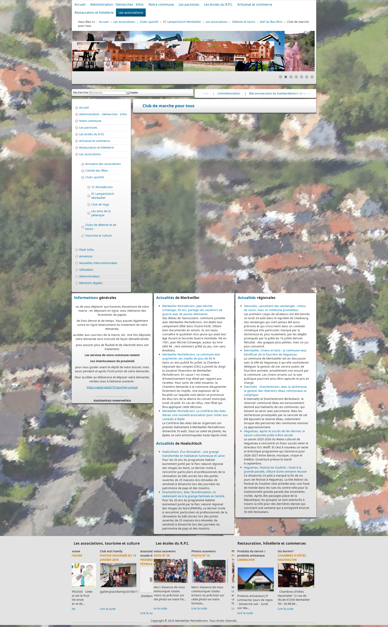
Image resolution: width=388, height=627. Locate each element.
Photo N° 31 (205, 555)
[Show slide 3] (291, 77)
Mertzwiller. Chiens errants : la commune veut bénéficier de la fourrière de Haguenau (275, 352)
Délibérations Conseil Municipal (234, 93)
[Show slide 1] (280, 77)
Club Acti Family (125, 551)
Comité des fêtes (96, 170)
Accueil (80, 4)
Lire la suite (82, 609)
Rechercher (81, 92)
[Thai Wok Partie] (296, 587)
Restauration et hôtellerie (94, 12)
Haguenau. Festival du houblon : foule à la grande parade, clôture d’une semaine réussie (275, 469)
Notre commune (161, 4)
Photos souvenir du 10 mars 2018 (132, 558)
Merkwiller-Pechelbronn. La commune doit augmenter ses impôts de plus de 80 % (191, 356)
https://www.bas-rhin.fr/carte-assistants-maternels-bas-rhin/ (114, 370)
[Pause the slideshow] (302, 51)
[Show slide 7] (312, 77)
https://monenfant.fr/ (101, 384)
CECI (77, 551)
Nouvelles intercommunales (98, 263)
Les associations (130, 12)
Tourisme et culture (98, 235)
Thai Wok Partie (290, 560)
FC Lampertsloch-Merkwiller (103, 196)
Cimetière (271, 93)
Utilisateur (86, 270)
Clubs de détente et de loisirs (100, 227)
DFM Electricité (249, 555)
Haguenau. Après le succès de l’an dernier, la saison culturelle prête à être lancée (274, 433)
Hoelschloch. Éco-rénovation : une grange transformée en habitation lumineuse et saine (193, 454)
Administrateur (89, 276)
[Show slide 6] (306, 77)
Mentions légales (90, 283)
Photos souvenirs (168, 551)
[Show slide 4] (296, 77)
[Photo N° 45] (174, 583)
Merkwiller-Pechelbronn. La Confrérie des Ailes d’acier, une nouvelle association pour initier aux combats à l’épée (195, 415)
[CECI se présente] (92, 587)
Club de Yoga (100, 204)
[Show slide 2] (285, 77)
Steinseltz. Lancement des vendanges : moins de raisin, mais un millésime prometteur (275, 308)
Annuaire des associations (103, 164)
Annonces (86, 256)
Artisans (243, 551)
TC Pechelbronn (102, 187)
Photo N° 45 (165, 555)
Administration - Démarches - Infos (117, 4)
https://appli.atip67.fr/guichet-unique (112, 336)
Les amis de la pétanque (101, 213)
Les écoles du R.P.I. (218, 4)
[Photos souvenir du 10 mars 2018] (132, 587)
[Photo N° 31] (214, 583)
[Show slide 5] (301, 77)
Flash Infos (86, 250)
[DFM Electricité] (255, 583)
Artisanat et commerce (254, 4)
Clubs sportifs (94, 177)
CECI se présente (86, 555)
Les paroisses (189, 4)
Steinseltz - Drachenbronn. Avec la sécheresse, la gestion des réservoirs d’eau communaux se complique (275, 391)
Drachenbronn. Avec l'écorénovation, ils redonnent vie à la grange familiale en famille (193, 494)
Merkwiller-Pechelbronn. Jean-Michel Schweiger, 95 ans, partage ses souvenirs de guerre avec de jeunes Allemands (192, 310)
